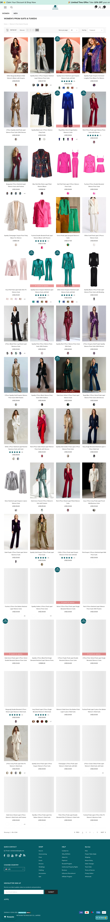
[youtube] (12, 856)
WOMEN (5, 13)
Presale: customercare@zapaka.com (14, 850)
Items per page (63, 30)
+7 (50, 721)
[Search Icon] (13, 7)
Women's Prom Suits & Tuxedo (19, 24)
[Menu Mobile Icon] (5, 7)
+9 (50, 85)
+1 (76, 88)
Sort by (84, 30)
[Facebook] (4, 856)
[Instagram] (8, 856)
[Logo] (55, 7)
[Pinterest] (16, 856)
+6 (24, 616)
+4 (24, 193)
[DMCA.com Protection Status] (24, 912)
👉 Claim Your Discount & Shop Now (19, 2)
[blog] (24, 856)
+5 (24, 353)
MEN (16, 13)
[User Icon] (100, 7)
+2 (76, 139)
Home (6, 24)
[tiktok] (20, 856)
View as (22, 30)
